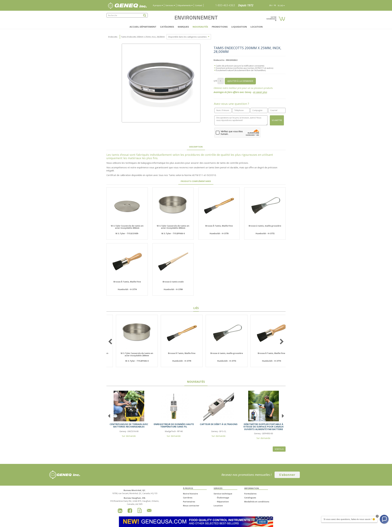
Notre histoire (190, 493)
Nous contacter (191, 505)
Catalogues (250, 497)
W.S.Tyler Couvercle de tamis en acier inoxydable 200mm (127, 227)
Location (257, 26)
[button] (384, 519)
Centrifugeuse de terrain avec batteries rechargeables (129, 425)
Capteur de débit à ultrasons (218, 424)
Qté (215, 80)
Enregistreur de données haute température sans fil (174, 425)
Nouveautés (200, 26)
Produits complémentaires (196, 181)
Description (196, 146)
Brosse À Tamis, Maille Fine (219, 226)
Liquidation (239, 26)
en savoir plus (260, 92)
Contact (198, 5)
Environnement (196, 17)
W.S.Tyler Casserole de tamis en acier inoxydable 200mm (173, 227)
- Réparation (222, 501)
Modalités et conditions (256, 501)
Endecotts (112, 36)
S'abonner (287, 475)
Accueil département (143, 26)
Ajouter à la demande (240, 80)
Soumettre (277, 120)
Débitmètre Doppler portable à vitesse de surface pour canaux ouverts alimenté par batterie (263, 427)
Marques (183, 26)
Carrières (187, 497)
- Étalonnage (222, 497)
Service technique (223, 493)
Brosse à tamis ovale (173, 282)
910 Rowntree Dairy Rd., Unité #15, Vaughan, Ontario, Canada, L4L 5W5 (134, 501)
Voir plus (279, 449)
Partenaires (189, 501)
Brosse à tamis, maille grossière (265, 226)
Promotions (220, 26)
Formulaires (250, 493)
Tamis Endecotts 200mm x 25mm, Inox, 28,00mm (143, 36)
